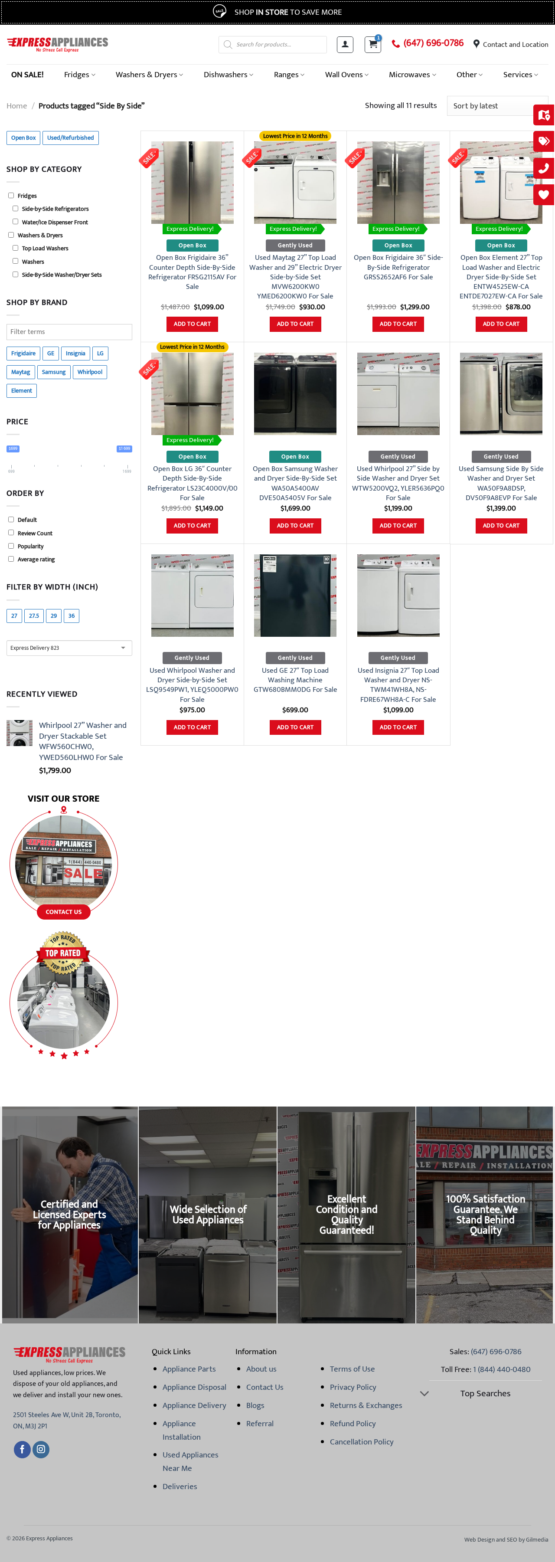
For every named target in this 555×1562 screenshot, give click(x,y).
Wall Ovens (344, 75)
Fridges (76, 75)
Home (17, 106)
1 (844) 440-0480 (502, 1369)
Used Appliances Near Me (191, 1461)
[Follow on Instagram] (41, 1449)
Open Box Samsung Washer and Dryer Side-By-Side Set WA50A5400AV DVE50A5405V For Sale (295, 483)
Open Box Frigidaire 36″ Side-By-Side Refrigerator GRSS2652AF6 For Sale (398, 267)
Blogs (255, 1405)
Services (517, 75)
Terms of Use (352, 1369)
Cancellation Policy (362, 1442)
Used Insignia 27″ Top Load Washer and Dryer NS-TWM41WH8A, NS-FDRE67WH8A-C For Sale (398, 685)
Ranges (286, 75)
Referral (260, 1424)
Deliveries (180, 1486)
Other (467, 75)
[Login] (345, 44)
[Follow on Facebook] (22, 1449)
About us (261, 1369)
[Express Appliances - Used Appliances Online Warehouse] (57, 44)
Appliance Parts (189, 1369)
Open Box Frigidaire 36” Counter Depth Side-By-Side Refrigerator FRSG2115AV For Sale (192, 272)
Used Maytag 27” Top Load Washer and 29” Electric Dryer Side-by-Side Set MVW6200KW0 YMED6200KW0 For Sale (295, 277)
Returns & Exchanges (366, 1405)
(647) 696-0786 (434, 43)
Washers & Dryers (146, 75)
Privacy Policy (353, 1387)
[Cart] (373, 44)
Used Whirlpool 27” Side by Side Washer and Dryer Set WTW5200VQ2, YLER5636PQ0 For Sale (398, 483)
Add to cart (192, 324)
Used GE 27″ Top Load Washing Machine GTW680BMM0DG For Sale (295, 680)
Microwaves (409, 75)
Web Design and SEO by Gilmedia (506, 1540)
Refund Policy (353, 1424)
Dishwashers (226, 75)
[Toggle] (424, 1394)
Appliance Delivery (194, 1405)
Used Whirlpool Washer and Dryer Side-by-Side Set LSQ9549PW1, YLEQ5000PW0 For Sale (192, 685)
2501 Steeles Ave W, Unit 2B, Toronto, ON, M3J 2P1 (66, 1420)
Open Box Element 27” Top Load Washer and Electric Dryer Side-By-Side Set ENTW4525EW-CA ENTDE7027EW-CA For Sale (501, 277)
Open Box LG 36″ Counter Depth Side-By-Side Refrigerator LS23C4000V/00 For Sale (192, 483)
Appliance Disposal (194, 1387)
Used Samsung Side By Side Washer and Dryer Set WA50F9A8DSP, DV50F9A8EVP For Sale (501, 483)
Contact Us (265, 1387)
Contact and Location (515, 45)
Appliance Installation (182, 1430)
